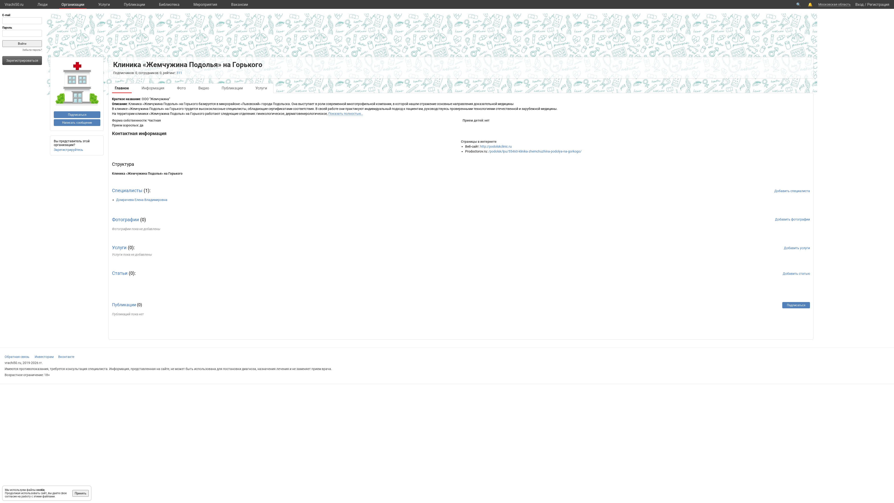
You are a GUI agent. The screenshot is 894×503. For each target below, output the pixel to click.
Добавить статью (796, 273)
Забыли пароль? (32, 49)
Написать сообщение (77, 122)
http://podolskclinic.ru (496, 146)
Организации (72, 4)
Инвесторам (44, 357)
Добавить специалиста (792, 191)
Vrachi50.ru (14, 4)
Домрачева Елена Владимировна (141, 200)
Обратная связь (17, 357)
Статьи (120, 273)
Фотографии (125, 219)
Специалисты (127, 190)
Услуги (104, 4)
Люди (42, 4)
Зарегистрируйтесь (68, 150)
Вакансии (239, 4)
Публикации (134, 4)
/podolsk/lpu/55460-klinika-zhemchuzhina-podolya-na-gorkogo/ (535, 151)
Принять (80, 493)
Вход (859, 4)
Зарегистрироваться (22, 60)
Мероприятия (205, 4)
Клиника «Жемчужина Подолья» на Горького (147, 173)
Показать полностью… (345, 114)
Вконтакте (66, 357)
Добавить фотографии (792, 219)
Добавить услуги (797, 248)
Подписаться (77, 114)
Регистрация (878, 4)
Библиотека (169, 4)
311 (179, 73)
